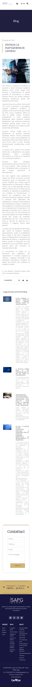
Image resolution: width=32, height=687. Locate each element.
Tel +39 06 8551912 (9, 672)
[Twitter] (21, 617)
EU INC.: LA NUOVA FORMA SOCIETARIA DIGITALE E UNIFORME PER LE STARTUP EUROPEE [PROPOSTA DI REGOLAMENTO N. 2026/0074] (22, 433)
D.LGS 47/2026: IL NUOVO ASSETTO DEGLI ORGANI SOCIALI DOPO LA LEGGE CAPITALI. (22, 301)
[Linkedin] (10, 617)
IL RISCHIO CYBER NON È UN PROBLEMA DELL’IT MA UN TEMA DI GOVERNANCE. (22, 372)
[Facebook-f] (14, 617)
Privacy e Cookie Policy (16, 674)
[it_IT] (24, 3)
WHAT (21, 624)
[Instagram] (17, 617)
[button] (17, 3)
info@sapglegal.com (22, 672)
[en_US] (21, 3)
